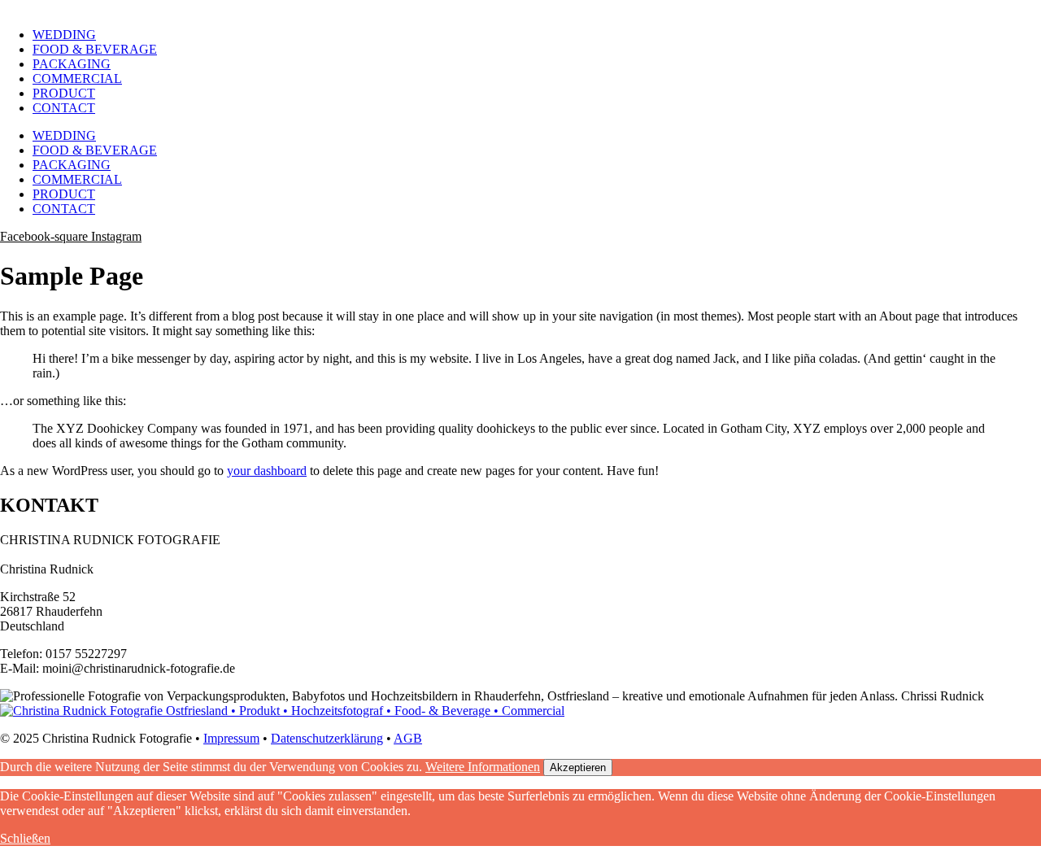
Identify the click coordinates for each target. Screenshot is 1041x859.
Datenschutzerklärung (327, 738)
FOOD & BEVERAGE (95, 49)
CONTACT (64, 108)
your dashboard (267, 470)
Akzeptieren (578, 767)
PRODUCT (64, 93)
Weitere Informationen (482, 767)
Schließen (25, 838)
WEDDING (64, 34)
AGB (408, 738)
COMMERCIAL (77, 78)
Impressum (231, 738)
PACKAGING (72, 64)
